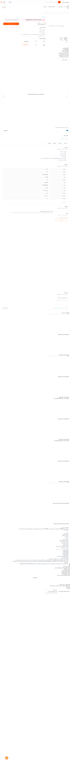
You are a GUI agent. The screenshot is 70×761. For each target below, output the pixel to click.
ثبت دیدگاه (61, 219)
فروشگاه (68, 588)
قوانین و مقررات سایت (64, 541)
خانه (68, 12)
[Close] (35, 576)
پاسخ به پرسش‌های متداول (63, 540)
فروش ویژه (4, 6)
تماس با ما (66, 536)
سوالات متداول (65, 544)
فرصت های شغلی (65, 535)
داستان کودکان (58, 12)
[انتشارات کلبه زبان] (65, 2)
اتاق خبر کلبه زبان (65, 534)
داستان (62, 12)
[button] (67, 96)
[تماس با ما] (69, 565)
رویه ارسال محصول (65, 542)
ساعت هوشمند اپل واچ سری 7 (52, 591)
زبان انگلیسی (65, 12)
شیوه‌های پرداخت (65, 545)
